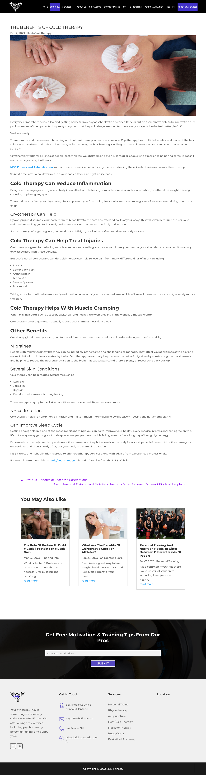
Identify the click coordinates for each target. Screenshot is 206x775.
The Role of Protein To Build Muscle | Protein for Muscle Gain (45, 548)
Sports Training (112, 7)
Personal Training (167, 561)
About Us (81, 7)
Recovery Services (187, 7)
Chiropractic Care (111, 557)
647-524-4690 (75, 728)
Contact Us (95, 7)
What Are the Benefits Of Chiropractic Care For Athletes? (101, 548)
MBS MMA (170, 7)
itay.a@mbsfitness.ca (80, 718)
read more (31, 580)
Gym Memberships (132, 7)
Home (45, 7)
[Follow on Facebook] (13, 746)
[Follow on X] (20, 746)
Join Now (55, 7)
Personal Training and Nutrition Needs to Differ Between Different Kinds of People (160, 550)
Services (66, 7)
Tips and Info (50, 557)
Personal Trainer (154, 7)
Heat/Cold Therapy (39, 33)
